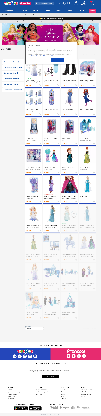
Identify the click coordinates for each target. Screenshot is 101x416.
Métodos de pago (12, 394)
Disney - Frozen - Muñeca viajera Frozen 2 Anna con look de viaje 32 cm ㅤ (69, 198)
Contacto (10, 390)
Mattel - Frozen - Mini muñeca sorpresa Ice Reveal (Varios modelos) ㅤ (33, 110)
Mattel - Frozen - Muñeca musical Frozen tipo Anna (33, 255)
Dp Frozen (35, 14)
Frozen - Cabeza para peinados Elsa (32, 313)
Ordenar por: (28, 326)
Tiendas (63, 392)
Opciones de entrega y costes (15, 392)
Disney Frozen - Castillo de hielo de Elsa (68, 313)
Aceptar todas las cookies (57, 60)
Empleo (63, 394)
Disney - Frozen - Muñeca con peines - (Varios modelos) (87, 285)
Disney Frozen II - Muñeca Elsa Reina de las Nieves (33, 226)
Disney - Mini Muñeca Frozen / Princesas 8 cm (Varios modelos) (32, 139)
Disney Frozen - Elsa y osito (68, 139)
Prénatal (92, 10)
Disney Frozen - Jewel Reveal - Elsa (32, 197)
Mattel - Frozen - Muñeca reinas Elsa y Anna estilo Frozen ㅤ (87, 256)
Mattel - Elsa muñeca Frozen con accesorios (68, 110)
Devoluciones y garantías (42, 392)
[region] (51, 53)
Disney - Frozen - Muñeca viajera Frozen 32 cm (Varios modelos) (51, 227)
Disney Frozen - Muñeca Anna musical (86, 168)
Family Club (39, 394)
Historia (63, 390)
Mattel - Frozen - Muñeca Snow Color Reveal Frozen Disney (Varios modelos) (51, 81)
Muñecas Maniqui (27, 14)
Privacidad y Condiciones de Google (47, 55)
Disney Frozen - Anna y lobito (50, 139)
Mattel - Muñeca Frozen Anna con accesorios (86, 110)
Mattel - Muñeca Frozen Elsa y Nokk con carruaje (68, 284)
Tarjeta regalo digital (41, 390)
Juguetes (35, 10)
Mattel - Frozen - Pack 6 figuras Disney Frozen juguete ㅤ (50, 256)
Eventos (82, 396)
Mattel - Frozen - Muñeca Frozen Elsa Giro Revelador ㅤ (33, 285)
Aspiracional (19, 14)
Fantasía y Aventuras (10, 14)
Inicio (3, 14)
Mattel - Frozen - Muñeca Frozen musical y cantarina (87, 226)
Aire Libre (47, 10)
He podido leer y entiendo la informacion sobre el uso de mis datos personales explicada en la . (48, 371)
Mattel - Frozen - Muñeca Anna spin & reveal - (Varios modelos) (51, 110)
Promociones (9, 10)
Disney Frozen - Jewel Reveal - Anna (50, 168)
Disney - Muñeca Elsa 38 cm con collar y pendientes (69, 226)
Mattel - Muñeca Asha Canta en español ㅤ (50, 197)
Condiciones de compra (87, 390)
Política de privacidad (34, 372)
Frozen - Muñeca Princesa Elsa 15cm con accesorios (33, 168)
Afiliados (63, 396)
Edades (70, 10)
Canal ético (64, 398)
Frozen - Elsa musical (85, 196)
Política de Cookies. (35, 55)
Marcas (25, 10)
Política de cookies (85, 394)
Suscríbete (50, 376)
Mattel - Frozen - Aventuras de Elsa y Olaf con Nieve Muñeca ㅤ (33, 81)
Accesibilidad (11, 398)
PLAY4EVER (59, 10)
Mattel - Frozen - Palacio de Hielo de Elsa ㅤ (50, 284)
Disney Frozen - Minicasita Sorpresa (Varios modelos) (85, 139)
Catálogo (81, 10)
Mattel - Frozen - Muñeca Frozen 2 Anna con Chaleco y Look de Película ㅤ (69, 81)
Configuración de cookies (44, 60)
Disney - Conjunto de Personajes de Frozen (50, 313)
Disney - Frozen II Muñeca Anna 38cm (69, 168)
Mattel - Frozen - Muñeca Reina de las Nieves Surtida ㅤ (87, 81)
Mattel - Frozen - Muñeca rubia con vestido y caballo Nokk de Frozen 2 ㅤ (69, 256)
